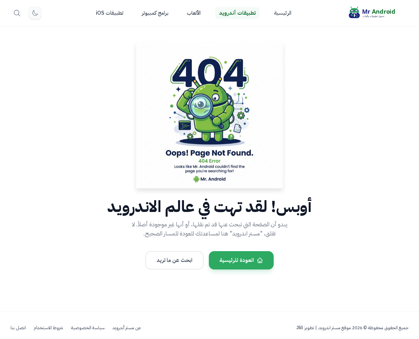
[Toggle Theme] (35, 13)
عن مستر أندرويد (127, 328)
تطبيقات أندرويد (237, 13)
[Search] (17, 13)
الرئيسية (282, 13)
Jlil (299, 327)
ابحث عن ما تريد (174, 260)
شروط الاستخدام (48, 328)
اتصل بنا (18, 328)
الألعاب (194, 13)
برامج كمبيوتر (155, 13)
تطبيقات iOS (109, 13)
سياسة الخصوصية (88, 328)
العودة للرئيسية (236, 260)
